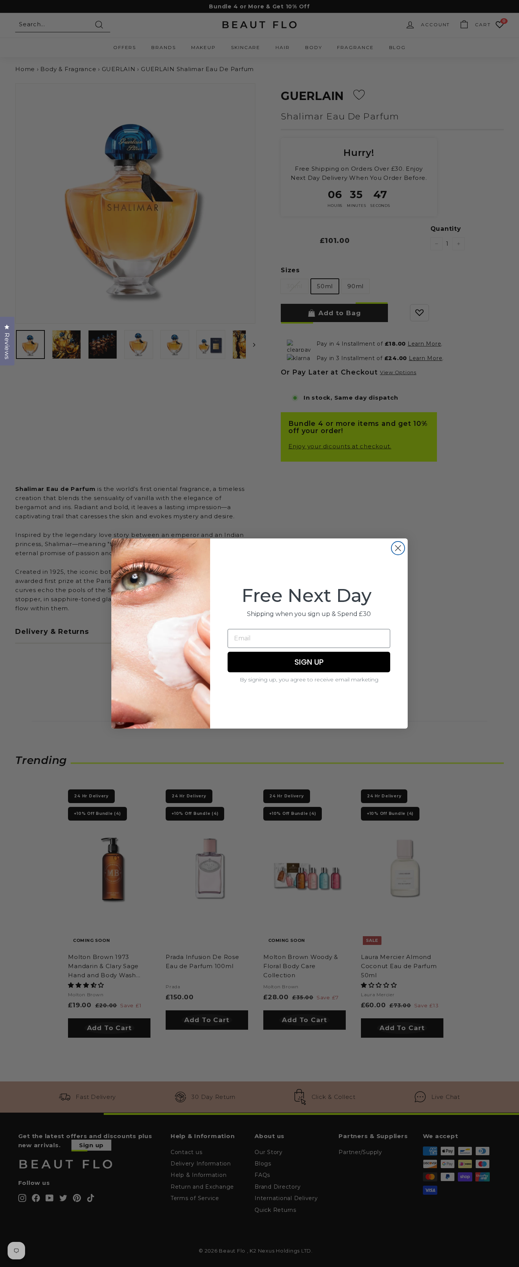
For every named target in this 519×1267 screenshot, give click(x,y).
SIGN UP (309, 662)
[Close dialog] (398, 548)
